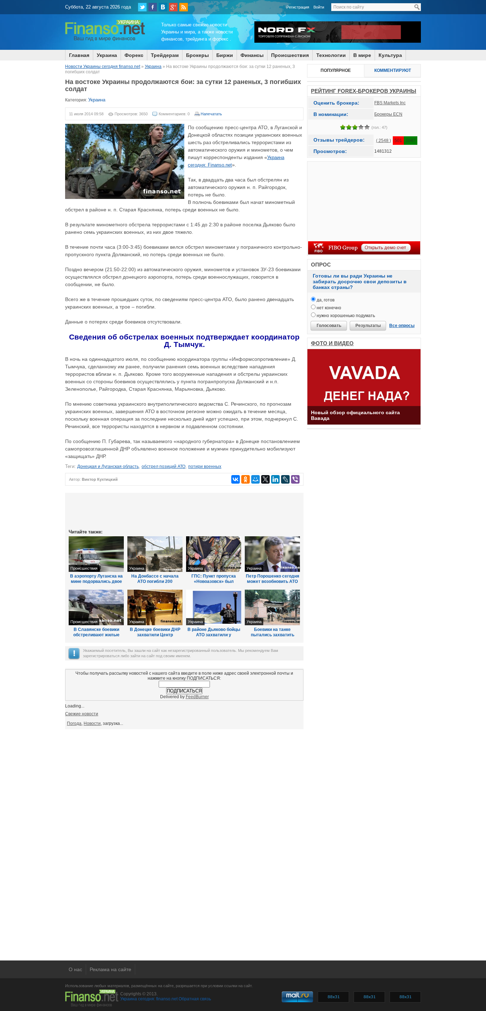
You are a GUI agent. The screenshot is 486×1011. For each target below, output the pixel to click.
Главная (79, 55)
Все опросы (401, 325)
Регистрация (297, 7)
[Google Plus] (173, 7)
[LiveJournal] (285, 479)
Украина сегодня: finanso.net (149, 998)
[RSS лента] (183, 7)
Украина (107, 55)
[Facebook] (152, 7)
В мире (362, 55)
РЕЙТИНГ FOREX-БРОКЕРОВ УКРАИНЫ (363, 91)
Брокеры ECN (388, 114)
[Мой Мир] (255, 479)
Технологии (331, 55)
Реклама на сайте (110, 969)
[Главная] (105, 40)
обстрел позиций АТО (163, 466)
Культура (390, 55)
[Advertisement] (184, 510)
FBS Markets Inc (390, 102)
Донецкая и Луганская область (108, 466)
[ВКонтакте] (163, 7)
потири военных (204, 466)
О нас (75, 969)
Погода (74, 723)
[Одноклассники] (245, 479)
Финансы (252, 55)
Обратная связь (195, 998)
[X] (265, 479)
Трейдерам (165, 55)
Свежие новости (81, 713)
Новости (92, 723)
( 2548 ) (383, 140)
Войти (318, 7)
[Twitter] (142, 7)
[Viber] (295, 479)
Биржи (224, 55)
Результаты (368, 325)
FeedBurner (197, 696)
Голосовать (329, 325)
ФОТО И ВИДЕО (332, 343)
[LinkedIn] (275, 479)
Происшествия (290, 55)
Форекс (134, 55)
